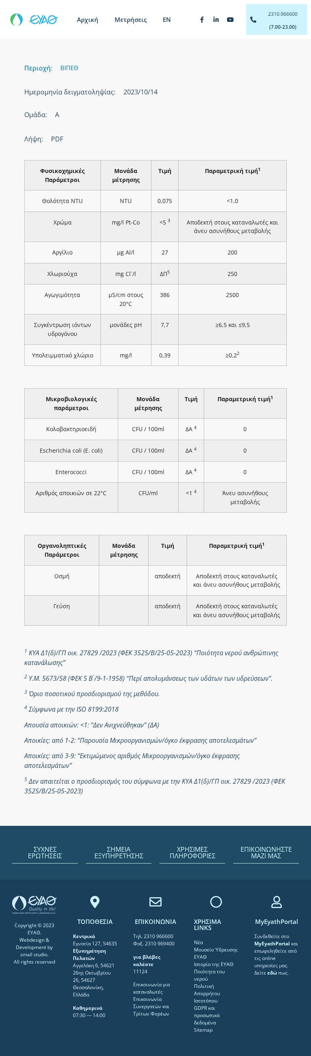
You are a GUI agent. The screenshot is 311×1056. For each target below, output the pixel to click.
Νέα (198, 942)
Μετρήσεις (131, 19)
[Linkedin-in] (216, 19)
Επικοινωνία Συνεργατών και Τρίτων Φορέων (151, 1006)
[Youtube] (230, 19)
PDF (57, 139)
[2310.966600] (253, 20)
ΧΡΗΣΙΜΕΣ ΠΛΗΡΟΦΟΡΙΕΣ (192, 852)
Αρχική (87, 19)
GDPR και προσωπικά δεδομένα (206, 1015)
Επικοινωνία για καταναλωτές (151, 988)
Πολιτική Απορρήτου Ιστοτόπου (207, 993)
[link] (272, 943)
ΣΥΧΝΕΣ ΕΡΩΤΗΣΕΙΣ (45, 852)
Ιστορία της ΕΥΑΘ (213, 964)
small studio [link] (33, 954)
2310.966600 (283, 14)
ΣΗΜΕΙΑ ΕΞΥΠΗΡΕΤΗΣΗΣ (118, 852)
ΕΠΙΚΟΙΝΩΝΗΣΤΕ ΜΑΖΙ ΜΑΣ (266, 852)
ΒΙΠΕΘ (69, 68)
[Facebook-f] (202, 19)
